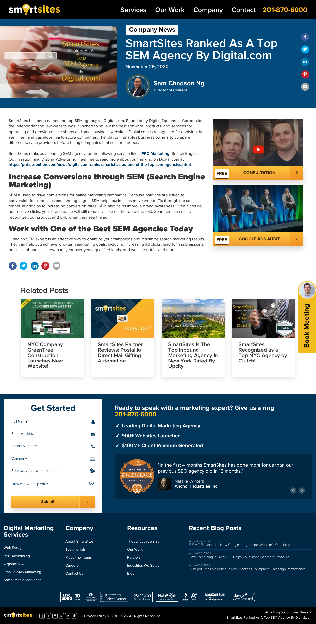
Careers (71, 566)
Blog (131, 574)
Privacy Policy (95, 616)
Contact (244, 10)
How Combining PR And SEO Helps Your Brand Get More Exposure (239, 557)
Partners (134, 558)
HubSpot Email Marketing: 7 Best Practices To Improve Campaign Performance (247, 569)
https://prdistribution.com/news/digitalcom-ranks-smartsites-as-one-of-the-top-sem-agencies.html (100, 165)
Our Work (170, 10)
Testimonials (75, 550)
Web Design (13, 548)
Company (208, 10)
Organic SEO (14, 564)
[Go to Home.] (266, 613)
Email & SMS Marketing (22, 572)
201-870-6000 (285, 10)
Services (133, 10)
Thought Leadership (143, 542)
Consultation (259, 173)
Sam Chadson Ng (179, 83)
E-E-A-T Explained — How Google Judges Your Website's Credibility (239, 545)
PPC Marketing (155, 154)
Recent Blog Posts (215, 528)
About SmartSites (79, 542)
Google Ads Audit (259, 239)
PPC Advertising (17, 556)
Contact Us (74, 574)
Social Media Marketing (23, 580)
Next (302, 490)
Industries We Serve (143, 566)
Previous (293, 490)
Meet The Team (78, 558)
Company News (152, 29)
